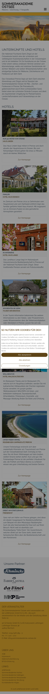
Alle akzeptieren (24, 355)
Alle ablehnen (24, 360)
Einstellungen (24, 366)
